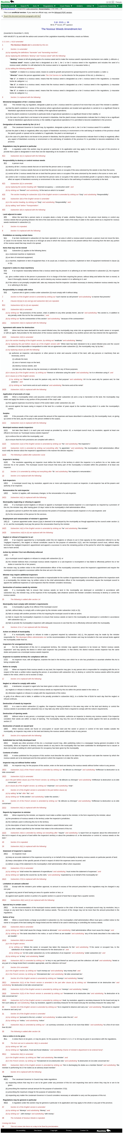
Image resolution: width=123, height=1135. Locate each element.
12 (3, 471)
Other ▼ (90, 6)
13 (3, 476)
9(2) (3, 309)
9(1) (3, 305)
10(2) (6, 330)
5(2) (5, 250)
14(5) (6, 577)
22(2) (4, 833)
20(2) (6, 755)
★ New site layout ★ (9, 9)
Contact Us (84, 1130)
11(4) (4, 455)
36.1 (5, 1039)
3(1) (5, 163)
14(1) (4, 497)
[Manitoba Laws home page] (1, 9)
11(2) (4, 444)
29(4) (4, 1000)
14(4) (6, 555)
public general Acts (32, 9)
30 (3, 1007)
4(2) (3, 183)
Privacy (69, 1130)
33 (3, 1031)
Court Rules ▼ (66, 6)
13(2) (6, 493)
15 (3, 599)
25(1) (4, 868)
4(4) (3, 199)
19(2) (6, 706)
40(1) (6, 1079)
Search (24, 6)
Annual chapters (44, 9)
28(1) (6, 907)
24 (3, 846)
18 (3, 735)
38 (3, 1118)
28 (3, 978)
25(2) (4, 879)
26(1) (6, 854)
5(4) (5, 292)
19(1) (6, 686)
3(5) (5, 217)
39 (3, 1126)
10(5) (6, 397)
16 (3, 627)
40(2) (6, 1103)
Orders (80, 6)
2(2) (5, 127)
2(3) (5, 149)
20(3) (6, 765)
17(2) (6, 669)
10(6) (6, 416)
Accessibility (20, 1130)
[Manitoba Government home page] (104, 1131)
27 (3, 967)
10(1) (4, 323)
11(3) (4, 448)
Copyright (53, 1130)
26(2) (4, 927)
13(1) (6, 483)
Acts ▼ (36, 6)
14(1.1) (6, 521)
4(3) (3, 194)
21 (3, 801)
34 (3, 1043)
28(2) (6, 920)
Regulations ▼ (49, 6)
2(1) (5, 105)
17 (3, 679)
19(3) (6, 716)
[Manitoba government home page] (7, 2)
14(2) (4, 528)
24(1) (6, 815)
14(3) (4, 532)
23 (3, 842)
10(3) (4, 389)
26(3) (4, 940)
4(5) (3, 210)
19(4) (6, 729)
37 (3, 1107)
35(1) (4, 1054)
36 (3, 1072)
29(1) (4, 982)
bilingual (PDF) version (63, 12)
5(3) (5, 271)
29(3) (4, 993)
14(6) (6, 590)
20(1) (6, 743)
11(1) (4, 423)
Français (119, 2)
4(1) (3, 156)
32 (3, 1025)
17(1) (6, 659)
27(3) (6, 886)
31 (3, 1014)
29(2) (4, 989)
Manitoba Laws (8, 6)
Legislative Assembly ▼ (108, 6)
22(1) (4, 808)
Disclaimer (38, 1130)
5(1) (5, 238)
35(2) (4, 1065)
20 (3, 790)
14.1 (5, 607)
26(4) (4, 960)
